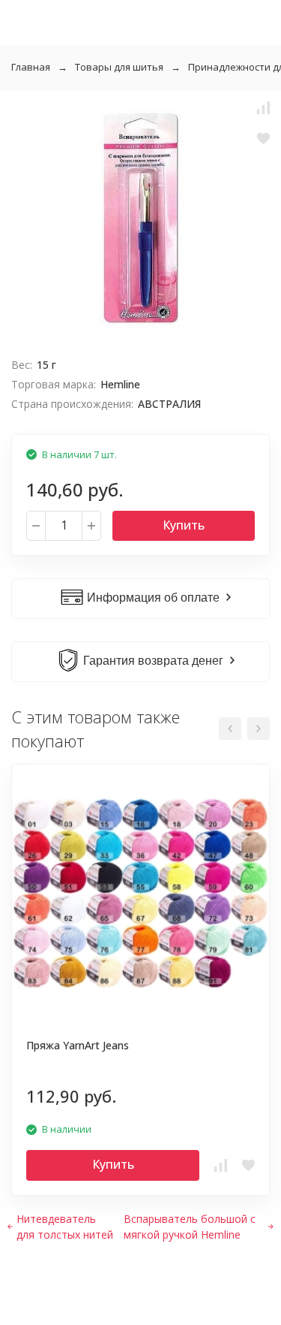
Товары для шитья (119, 67)
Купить (184, 525)
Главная (30, 67)
